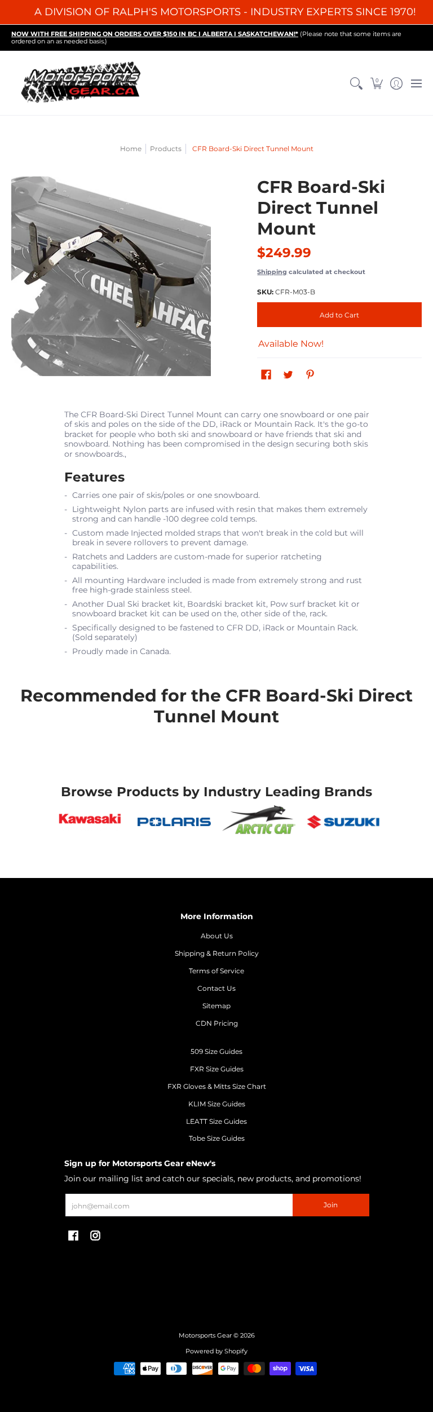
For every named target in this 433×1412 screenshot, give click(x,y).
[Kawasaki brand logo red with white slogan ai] (90, 822)
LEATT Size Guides (216, 1121)
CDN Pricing (217, 1023)
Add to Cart (339, 315)
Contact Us (216, 988)
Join (331, 1205)
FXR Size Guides (217, 1069)
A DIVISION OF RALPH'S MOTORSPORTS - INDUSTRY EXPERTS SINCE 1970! (225, 12)
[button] (376, 83)
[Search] (356, 83)
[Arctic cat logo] (258, 822)
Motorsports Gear (205, 1335)
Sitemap (216, 1005)
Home (131, 148)
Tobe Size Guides (217, 1138)
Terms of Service (216, 971)
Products (166, 148)
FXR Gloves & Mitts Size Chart (216, 1086)
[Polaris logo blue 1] (174, 822)
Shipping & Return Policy (217, 953)
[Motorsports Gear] (81, 83)
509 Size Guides (216, 1051)
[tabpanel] (216, 536)
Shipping (272, 272)
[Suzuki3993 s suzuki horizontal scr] (343, 822)
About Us (217, 936)
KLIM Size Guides (216, 1104)
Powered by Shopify (216, 1351)
